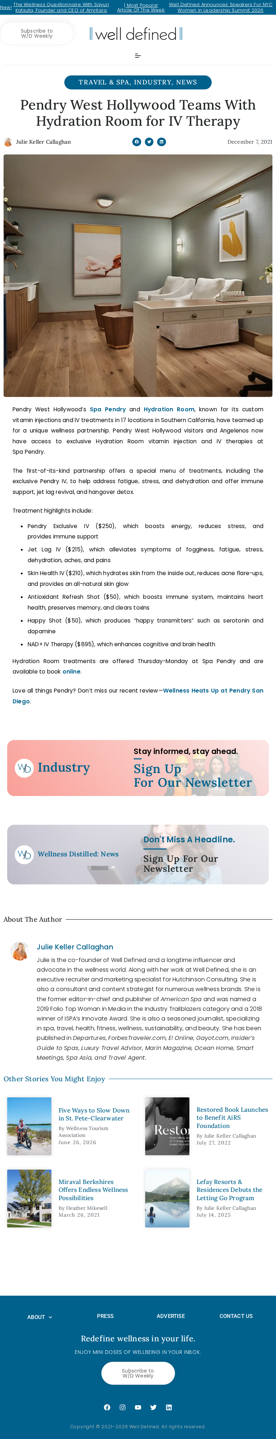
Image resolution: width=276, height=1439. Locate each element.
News (186, 82)
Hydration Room (169, 409)
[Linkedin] (168, 1407)
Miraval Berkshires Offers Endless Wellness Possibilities (93, 1190)
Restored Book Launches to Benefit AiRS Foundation (232, 1117)
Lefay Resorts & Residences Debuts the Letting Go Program (229, 1190)
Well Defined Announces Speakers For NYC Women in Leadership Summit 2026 (220, 7)
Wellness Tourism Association (84, 1132)
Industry (152, 82)
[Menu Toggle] (138, 55)
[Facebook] (107, 1407)
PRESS (105, 1316)
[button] (136, 142)
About (36, 1317)
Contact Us (236, 1316)
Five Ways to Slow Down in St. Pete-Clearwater (94, 1114)
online (71, 671)
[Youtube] (138, 1407)
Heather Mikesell (86, 1208)
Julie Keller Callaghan (75, 947)
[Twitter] (153, 1407)
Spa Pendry (108, 409)
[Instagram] (122, 1407)
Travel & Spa (104, 82)
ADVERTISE (171, 1316)
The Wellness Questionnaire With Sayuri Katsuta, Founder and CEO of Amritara (61, 7)
